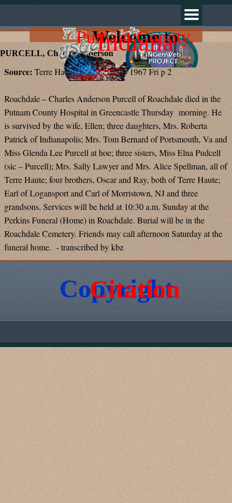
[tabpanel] (116, 159)
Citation (135, 289)
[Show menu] (191, 14)
